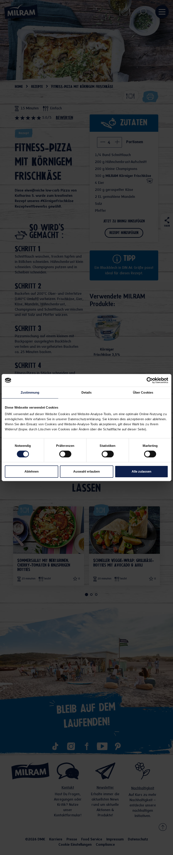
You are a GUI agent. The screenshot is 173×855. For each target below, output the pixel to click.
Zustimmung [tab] (30, 392)
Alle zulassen (141, 471)
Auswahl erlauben (86, 471)
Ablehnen (31, 471)
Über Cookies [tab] (143, 392)
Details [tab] (86, 392)
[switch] (65, 454)
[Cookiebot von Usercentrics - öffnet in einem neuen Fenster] (149, 380)
